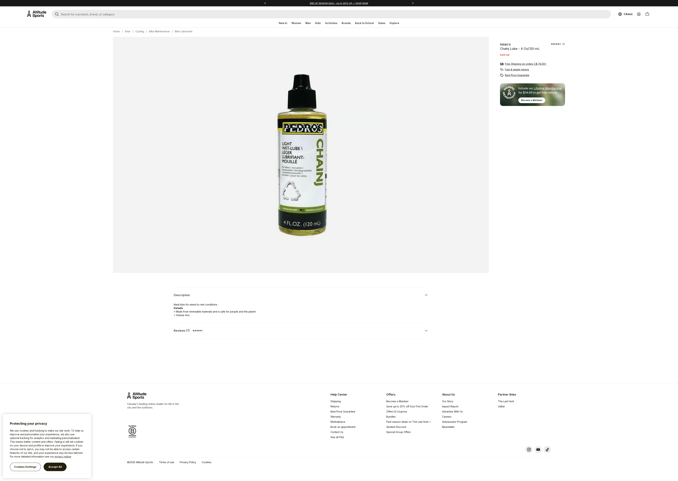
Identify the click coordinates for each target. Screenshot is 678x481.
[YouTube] (538, 449)
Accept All (55, 466)
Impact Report (450, 406)
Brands (346, 23)
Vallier (501, 406)
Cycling (139, 31)
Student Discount (396, 426)
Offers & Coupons (396, 411)
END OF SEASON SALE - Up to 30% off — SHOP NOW (339, 3)
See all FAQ (337, 437)
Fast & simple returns (517, 69)
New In (283, 23)
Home (116, 31)
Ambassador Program (454, 421)
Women (296, 23)
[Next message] (413, 3)
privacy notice (63, 456)
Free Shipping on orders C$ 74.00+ (525, 63)
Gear (127, 31)
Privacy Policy (188, 462)
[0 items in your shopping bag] (647, 14)
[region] (47, 446)
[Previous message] (265, 3)
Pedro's (505, 44)
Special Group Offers (398, 432)
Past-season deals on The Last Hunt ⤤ (408, 421)
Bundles (391, 416)
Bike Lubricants (183, 31)
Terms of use (166, 462)
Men (308, 23)
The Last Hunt (506, 401)
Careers (446, 416)
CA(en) (628, 14)
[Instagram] (529, 449)
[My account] (638, 14)
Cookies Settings (25, 466)
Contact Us (337, 432)
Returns (335, 406)
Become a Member (531, 100)
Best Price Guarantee (517, 75)
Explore (394, 23)
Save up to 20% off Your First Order (407, 406)
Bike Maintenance (159, 31)
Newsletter (448, 426)
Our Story (447, 401)
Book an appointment (343, 426)
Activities (331, 23)
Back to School (364, 23)
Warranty (336, 416)
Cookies (206, 462)
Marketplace (338, 421)
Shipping (336, 401)
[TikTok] (547, 449)
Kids (318, 23)
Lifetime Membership (548, 88)
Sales (381, 23)
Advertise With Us (452, 411)
